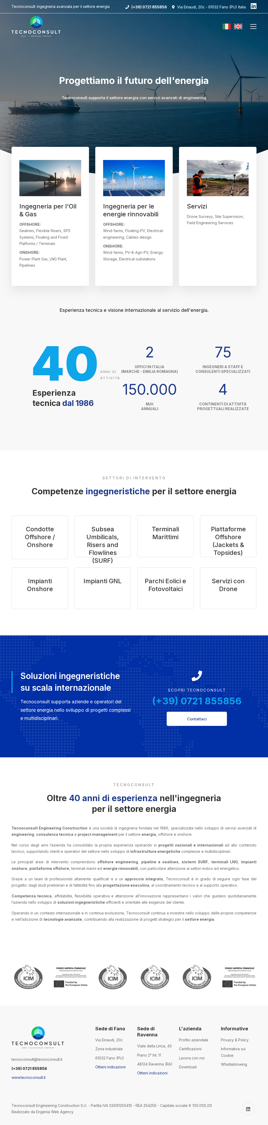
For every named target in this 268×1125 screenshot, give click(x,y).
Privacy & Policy (235, 1040)
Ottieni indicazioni (110, 1067)
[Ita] (227, 26)
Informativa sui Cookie (233, 1052)
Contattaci (197, 718)
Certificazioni (190, 1049)
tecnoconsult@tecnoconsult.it (37, 1059)
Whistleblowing (234, 1064)
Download (188, 1067)
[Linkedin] (253, 6)
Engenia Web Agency (55, 1112)
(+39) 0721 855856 (197, 700)
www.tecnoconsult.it (29, 1077)
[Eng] (238, 26)
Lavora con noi (192, 1058)
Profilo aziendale (193, 1040)
